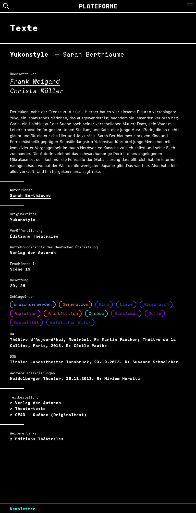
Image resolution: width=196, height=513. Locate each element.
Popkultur (25, 313)
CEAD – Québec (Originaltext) (50, 414)
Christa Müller (37, 90)
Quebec (96, 313)
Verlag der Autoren (37, 402)
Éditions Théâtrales (38, 439)
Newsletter (22, 508)
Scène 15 (20, 269)
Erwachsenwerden (33, 304)
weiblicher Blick (70, 322)
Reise (155, 313)
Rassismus (126, 313)
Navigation (190, 6)
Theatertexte (29, 408)
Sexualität (26, 322)
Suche (6, 6)
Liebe (126, 304)
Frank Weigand (35, 81)
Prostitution (62, 313)
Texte (24, 28)
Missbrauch (156, 304)
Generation (75, 304)
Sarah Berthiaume (30, 195)
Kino (104, 304)
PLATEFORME (98, 6)
